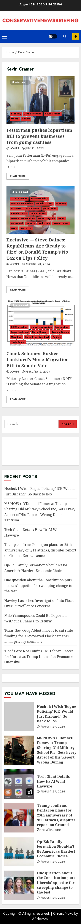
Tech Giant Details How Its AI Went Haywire (19, 784)
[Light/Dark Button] (53, 36)
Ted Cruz (26, 228)
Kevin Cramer (52, 113)
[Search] (64, 36)
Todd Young (18, 342)
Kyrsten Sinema (60, 332)
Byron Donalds (39, 198)
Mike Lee (16, 337)
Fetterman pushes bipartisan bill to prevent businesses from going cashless (40, 100)
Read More (17, 176)
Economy (16, 113)
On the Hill (17, 223)
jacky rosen (49, 208)
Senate (26, 118)
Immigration (61, 327)
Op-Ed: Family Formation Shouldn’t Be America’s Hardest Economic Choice (19, 851)
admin (14, 148)
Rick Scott (44, 223)
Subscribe (75, 36)
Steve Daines (61, 223)
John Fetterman (33, 113)
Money (15, 118)
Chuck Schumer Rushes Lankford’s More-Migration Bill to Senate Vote (40, 323)
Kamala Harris (19, 213)
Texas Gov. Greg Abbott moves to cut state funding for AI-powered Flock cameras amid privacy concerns (38, 636)
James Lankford (20, 332)
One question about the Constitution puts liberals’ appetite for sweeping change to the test (38, 585)
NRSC (61, 218)
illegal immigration (41, 327)
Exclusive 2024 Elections (25, 208)
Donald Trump (44, 203)
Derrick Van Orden (22, 203)
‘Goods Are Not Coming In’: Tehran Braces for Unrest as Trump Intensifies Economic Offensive (38, 656)
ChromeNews (63, 913)
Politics (31, 223)
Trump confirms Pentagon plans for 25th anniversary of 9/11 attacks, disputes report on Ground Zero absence (40, 550)
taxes (14, 228)
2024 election (19, 198)
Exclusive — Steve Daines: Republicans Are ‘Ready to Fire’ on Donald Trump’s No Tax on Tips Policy (37, 249)
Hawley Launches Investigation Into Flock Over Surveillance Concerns (39, 603)
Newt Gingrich (46, 218)
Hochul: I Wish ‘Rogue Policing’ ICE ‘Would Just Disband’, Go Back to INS (19, 716)
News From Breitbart (23, 218)
